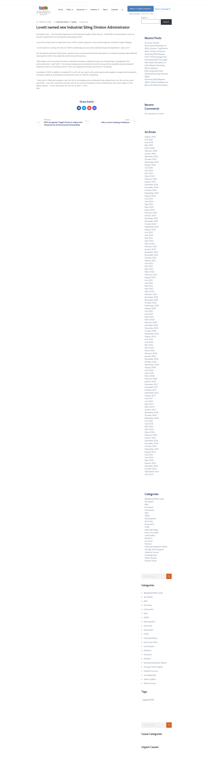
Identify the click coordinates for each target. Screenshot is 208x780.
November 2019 (151, 328)
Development (150, 518)
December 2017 (151, 384)
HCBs (147, 527)
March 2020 (150, 319)
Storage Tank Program (154, 549)
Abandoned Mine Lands (154, 499)
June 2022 (149, 263)
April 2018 (149, 373)
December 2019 (151, 325)
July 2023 (149, 232)
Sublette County (152, 552)
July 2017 (149, 398)
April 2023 (149, 241)
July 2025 (149, 168)
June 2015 (149, 457)
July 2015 (149, 455)
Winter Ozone (151, 561)
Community (149, 510)
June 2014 (149, 474)
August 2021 (150, 277)
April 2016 (149, 429)
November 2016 (151, 412)
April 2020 (149, 317)
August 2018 (150, 367)
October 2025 (150, 159)
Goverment (149, 524)
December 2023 (151, 218)
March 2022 (150, 272)
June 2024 (149, 201)
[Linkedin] (94, 108)
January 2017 (150, 410)
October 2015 (150, 446)
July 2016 (149, 421)
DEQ (147, 513)
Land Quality (150, 535)
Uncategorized (151, 555)
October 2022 (150, 258)
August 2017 (150, 395)
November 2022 (151, 255)
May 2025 (149, 173)
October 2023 (150, 224)
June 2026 (149, 142)
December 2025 (151, 156)
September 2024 (152, 193)
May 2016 (149, 426)
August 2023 (150, 229)
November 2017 (151, 387)
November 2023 (151, 221)
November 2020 (151, 300)
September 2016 (152, 418)
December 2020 (151, 297)
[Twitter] (84, 108)
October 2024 (150, 190)
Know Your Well (151, 532)
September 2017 (152, 393)
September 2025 (152, 162)
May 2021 (149, 286)
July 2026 (149, 139)
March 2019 (150, 350)
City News (149, 507)
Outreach (149, 541)
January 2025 (150, 182)
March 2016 (150, 432)
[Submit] (169, 576)
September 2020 (152, 305)
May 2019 (149, 345)
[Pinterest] (89, 108)
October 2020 (150, 303)
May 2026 (149, 145)
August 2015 (150, 452)
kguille (74, 22)
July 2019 (149, 339)
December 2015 (151, 440)
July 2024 (149, 198)
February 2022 (151, 274)
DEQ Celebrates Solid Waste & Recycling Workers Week (156, 74)
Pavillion (148, 544)
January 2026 (150, 153)
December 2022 (151, 252)
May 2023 (149, 238)
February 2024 (151, 213)
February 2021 (151, 294)
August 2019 (150, 336)
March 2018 (150, 376)
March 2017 (150, 407)
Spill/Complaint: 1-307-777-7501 (141, 14)
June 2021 (149, 283)
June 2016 (149, 424)
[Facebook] (79, 108)
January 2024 (150, 215)
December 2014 (151, 466)
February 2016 (151, 435)
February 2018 (151, 379)
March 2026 (150, 148)
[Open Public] (72, 9)
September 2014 (152, 471)
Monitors (148, 538)
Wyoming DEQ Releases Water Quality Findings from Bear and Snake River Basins (156, 82)
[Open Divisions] (99, 9)
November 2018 (151, 359)
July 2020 (149, 311)
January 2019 (150, 356)
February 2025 (151, 179)
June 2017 (149, 401)
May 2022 (149, 266)
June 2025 (149, 170)
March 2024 (150, 210)
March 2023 (150, 244)
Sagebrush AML (148, 700)
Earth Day (149, 521)
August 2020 (150, 308)
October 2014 (150, 469)
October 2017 (150, 390)
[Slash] (86, 121)
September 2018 (152, 364)
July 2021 (149, 280)
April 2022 (149, 269)
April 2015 (149, 460)
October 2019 (150, 331)
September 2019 (152, 334)
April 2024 (149, 207)
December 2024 (151, 184)
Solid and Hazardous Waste (156, 547)
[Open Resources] (86, 9)
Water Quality (151, 558)
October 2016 (150, 415)
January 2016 (150, 438)
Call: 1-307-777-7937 (45, 2)
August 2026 (150, 137)
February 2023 (151, 246)
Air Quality (149, 501)
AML (147, 504)
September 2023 (152, 227)
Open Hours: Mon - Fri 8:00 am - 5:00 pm (73, 2)
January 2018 (150, 381)
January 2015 (150, 463)
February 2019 (151, 353)
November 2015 (151, 443)
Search (144, 17)
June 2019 (149, 342)
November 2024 (151, 187)
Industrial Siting (62, 22)
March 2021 (150, 291)
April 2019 (149, 348)
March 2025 (150, 176)
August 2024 (150, 196)
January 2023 (150, 249)
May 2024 (149, 204)
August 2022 (150, 260)
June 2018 (149, 370)
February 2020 (151, 322)
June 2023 (149, 235)
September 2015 (152, 449)
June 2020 (149, 314)
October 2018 (150, 362)
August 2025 (150, 165)
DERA (147, 516)
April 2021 (149, 289)
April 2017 (149, 404)
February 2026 (151, 151)
